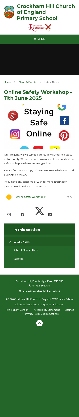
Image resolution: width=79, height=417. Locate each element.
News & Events (27, 82)
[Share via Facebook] (22, 214)
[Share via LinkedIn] (50, 214)
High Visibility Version (17, 309)
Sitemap (69, 309)
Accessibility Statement (47, 309)
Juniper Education (54, 304)
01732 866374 (41, 285)
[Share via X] (39, 214)
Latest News (51, 82)
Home (7, 82)
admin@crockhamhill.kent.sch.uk (41, 291)
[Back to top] (39, 323)
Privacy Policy (32, 313)
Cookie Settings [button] (49, 313)
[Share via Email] (9, 214)
